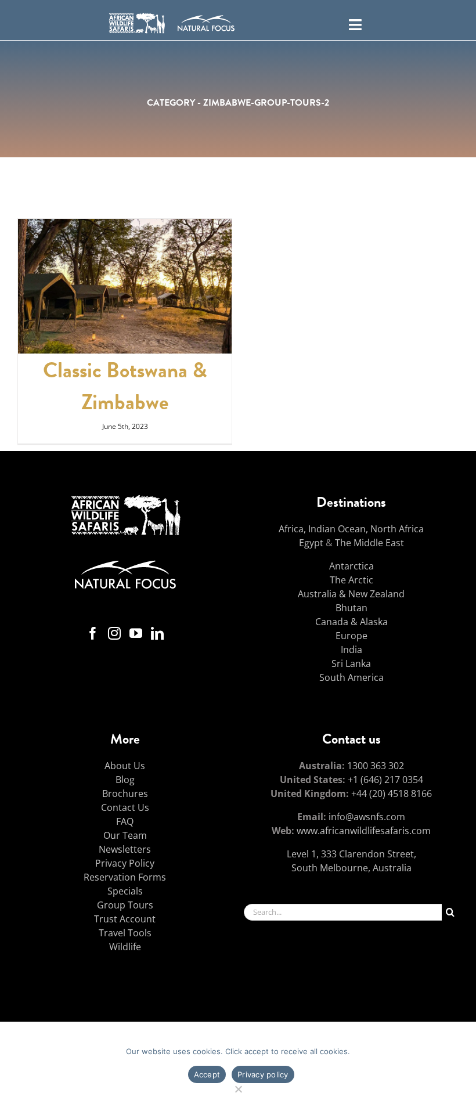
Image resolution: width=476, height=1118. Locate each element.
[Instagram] (114, 633)
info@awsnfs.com (367, 816)
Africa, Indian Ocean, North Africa (351, 528)
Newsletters (125, 849)
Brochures (125, 793)
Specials (125, 891)
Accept (207, 1074)
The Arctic (351, 580)
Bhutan (351, 607)
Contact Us (125, 807)
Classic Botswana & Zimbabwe (125, 386)
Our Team (125, 835)
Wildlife (125, 946)
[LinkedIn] (157, 633)
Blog (125, 779)
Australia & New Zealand (351, 593)
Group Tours (125, 905)
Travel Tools (125, 932)
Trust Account (125, 919)
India (351, 649)
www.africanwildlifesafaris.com (364, 830)
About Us (124, 765)
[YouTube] (135, 633)
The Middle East (369, 542)
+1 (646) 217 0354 (385, 779)
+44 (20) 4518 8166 (391, 793)
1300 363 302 (375, 765)
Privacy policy (263, 1074)
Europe (351, 635)
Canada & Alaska (351, 621)
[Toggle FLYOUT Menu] (355, 23)
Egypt (311, 542)
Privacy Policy (124, 863)
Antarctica (351, 566)
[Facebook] (92, 633)
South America (351, 677)
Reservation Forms (125, 877)
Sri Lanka (351, 663)
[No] (238, 1087)
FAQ (125, 821)
